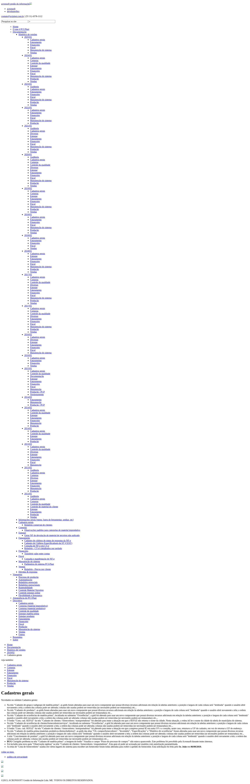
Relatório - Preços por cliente (37, 569)
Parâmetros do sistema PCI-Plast (39, 564)
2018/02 (28, 235)
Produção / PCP (37, 392)
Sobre (15, 639)
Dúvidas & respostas (28, 572)
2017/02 (28, 274)
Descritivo (17, 600)
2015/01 (28, 368)
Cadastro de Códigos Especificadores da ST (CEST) (48, 543)
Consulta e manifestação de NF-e (39, 559)
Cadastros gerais (37, 39)
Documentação (19, 32)
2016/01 (28, 355)
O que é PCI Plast (21, 29)
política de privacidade (17, 757)
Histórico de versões (28, 34)
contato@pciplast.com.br (12, 16)
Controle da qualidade (40, 63)
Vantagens (17, 574)
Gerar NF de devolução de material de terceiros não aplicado (52, 535)
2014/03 (28, 397)
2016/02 (28, 334)
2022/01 (28, 107)
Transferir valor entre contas (37, 553)
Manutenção (35, 389)
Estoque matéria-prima (29, 613)
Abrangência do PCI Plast (24, 598)
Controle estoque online (29, 593)
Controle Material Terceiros (31, 590)
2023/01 (28, 84)
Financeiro (35, 45)
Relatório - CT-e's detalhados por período (43, 548)
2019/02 (28, 188)
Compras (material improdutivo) (33, 606)
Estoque (33, 65)
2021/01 (28, 126)
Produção (34, 79)
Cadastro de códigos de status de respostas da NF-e (47, 540)
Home (15, 26)
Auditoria (34, 86)
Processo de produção (28, 577)
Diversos (34, 133)
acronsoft (11, 9)
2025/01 (28, 37)
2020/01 (28, 154)
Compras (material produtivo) (32, 608)
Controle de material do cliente (44, 506)
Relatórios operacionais (29, 585)
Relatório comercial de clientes (38, 525)
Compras (34, 60)
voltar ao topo (7, 752)
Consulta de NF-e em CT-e (36, 546)
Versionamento (37, 394)
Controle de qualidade (29, 611)
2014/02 (28, 407)
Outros (22, 634)
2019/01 (28, 214)
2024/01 (28, 55)
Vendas (33, 52)
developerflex (13, 11)
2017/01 (28, 306)
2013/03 (28, 444)
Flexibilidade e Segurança (30, 595)
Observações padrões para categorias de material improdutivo (52, 530)
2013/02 (28, 467)
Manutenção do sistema (41, 50)
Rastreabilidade (26, 587)
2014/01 (28, 428)
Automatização (25, 579)
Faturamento (36, 42)
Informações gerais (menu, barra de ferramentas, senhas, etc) (46, 519)
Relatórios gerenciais (28, 582)
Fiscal (32, 47)
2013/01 (28, 493)
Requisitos (17, 637)
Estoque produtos (26, 616)
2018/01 (28, 251)
